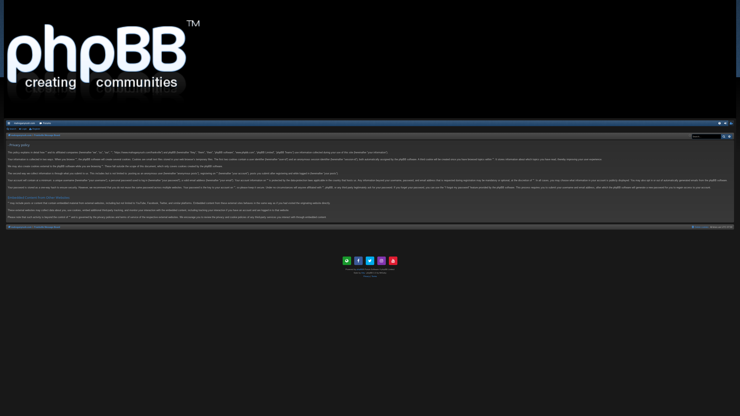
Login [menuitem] (726, 124)
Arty (363, 273)
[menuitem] (719, 123)
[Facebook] (358, 261)
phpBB (360, 269)
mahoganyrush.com (24, 123)
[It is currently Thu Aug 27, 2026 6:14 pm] (690, 135)
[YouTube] (393, 261)
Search (12, 129)
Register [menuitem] (732, 124)
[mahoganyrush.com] (104, 59)
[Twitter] (370, 261)
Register (36, 129)
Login (24, 129)
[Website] (347, 261)
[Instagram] (381, 261)
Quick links (10, 124)
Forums (47, 123)
